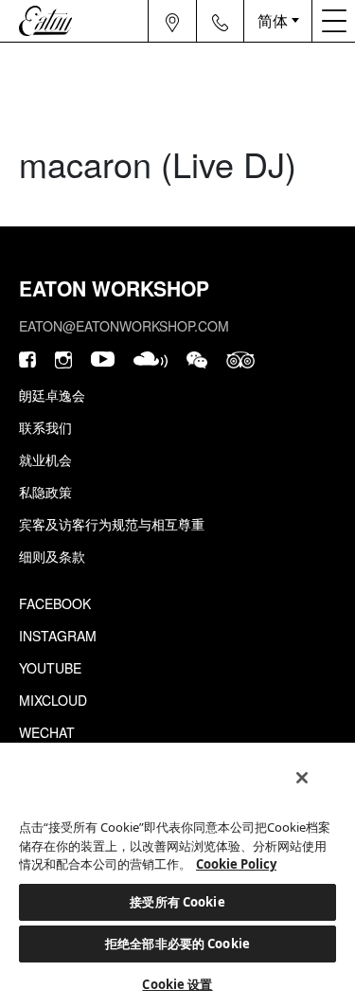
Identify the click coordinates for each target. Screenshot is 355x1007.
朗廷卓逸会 (52, 395)
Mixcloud (53, 700)
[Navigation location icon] (173, 20)
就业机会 (45, 459)
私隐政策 (45, 491)
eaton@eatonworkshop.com (124, 326)
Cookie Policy (236, 863)
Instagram (58, 635)
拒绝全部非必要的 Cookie (177, 943)
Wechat (47, 732)
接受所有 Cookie (177, 901)
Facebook (55, 603)
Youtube (50, 667)
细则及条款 (52, 556)
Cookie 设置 (177, 984)
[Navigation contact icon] (220, 20)
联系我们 (45, 427)
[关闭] (302, 778)
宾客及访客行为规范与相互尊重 (111, 523)
